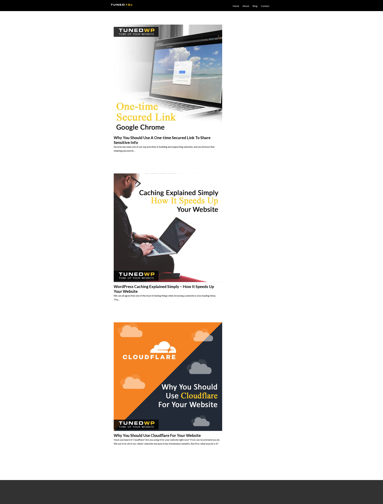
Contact (265, 5)
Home (236, 5)
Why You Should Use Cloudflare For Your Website (157, 435)
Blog (255, 5)
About (246, 5)
